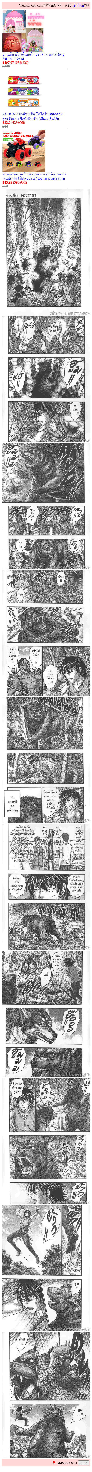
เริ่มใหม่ (78, 5)
